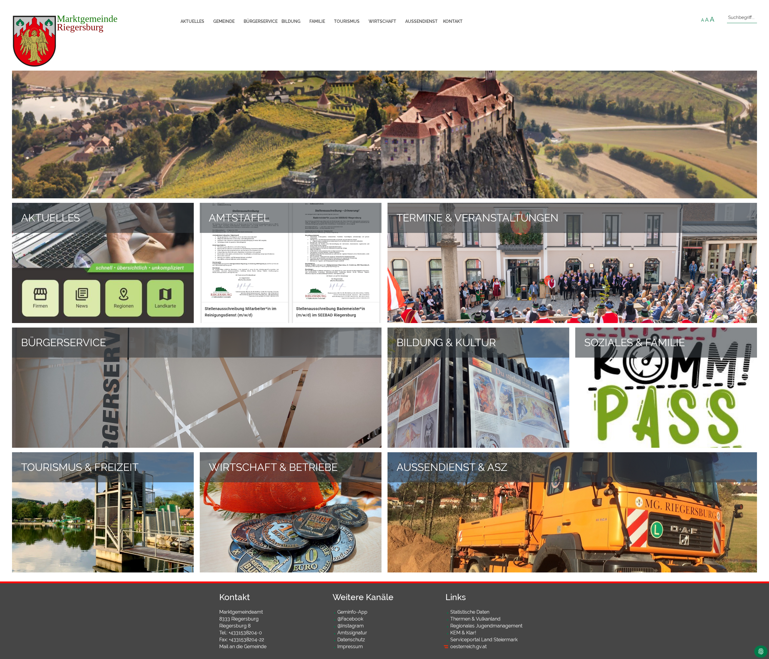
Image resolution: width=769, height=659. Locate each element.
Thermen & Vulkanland (475, 619)
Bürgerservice (260, 21)
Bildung (290, 21)
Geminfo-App (352, 612)
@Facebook (350, 619)
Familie (317, 21)
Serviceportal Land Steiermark (484, 639)
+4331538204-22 (246, 639)
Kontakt (453, 21)
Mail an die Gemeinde (242, 646)
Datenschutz (351, 639)
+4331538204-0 (245, 633)
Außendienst (421, 21)
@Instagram (350, 626)
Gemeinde (224, 21)
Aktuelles (192, 21)
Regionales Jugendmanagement (486, 626)
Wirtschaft (382, 21)
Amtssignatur (352, 633)
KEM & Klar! (463, 633)
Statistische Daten (469, 612)
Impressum (350, 646)
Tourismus (347, 21)
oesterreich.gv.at (468, 646)
